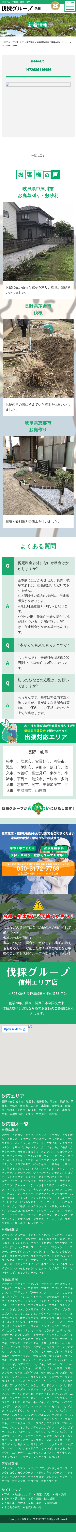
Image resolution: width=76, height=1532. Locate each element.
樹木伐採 (60, 1494)
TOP (6, 1494)
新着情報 (52, 1503)
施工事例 (36, 1503)
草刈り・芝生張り (14, 1498)
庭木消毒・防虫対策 (43, 1498)
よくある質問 (12, 1507)
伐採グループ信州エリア (34, 1518)
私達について (23, 1494)
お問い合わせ (34, 1507)
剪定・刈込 (43, 1494)
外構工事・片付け (14, 1503)
